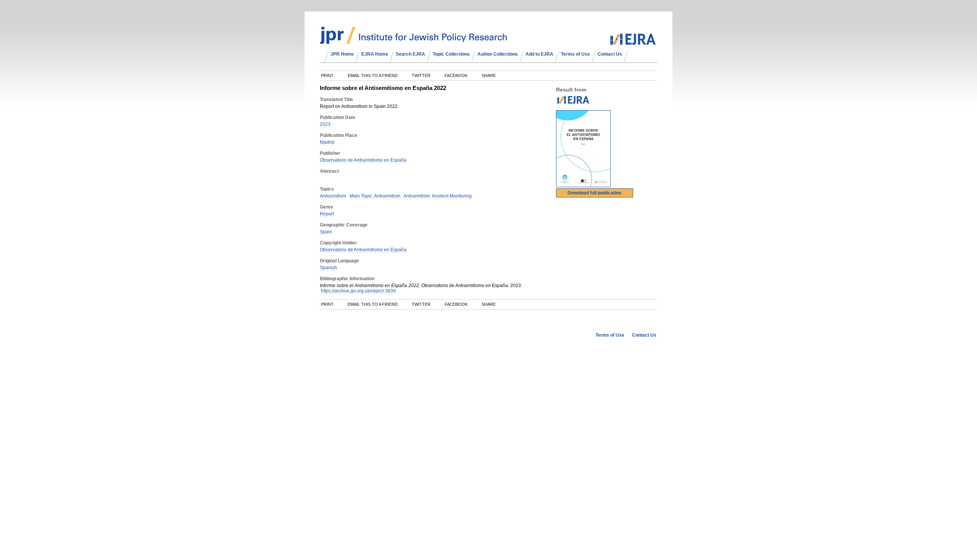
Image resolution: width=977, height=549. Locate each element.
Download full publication (594, 193)
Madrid (327, 142)
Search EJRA (410, 54)
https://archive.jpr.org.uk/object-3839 (358, 291)
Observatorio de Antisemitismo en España (363, 160)
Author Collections (497, 54)
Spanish (328, 267)
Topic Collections (451, 54)
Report (327, 214)
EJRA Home (374, 54)
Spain (326, 231)
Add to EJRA (539, 54)
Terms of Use (575, 54)
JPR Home (342, 54)
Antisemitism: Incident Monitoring (437, 196)
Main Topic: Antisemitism (375, 196)
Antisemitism (333, 196)
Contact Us (610, 54)
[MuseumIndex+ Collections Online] (413, 41)
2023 (325, 124)
